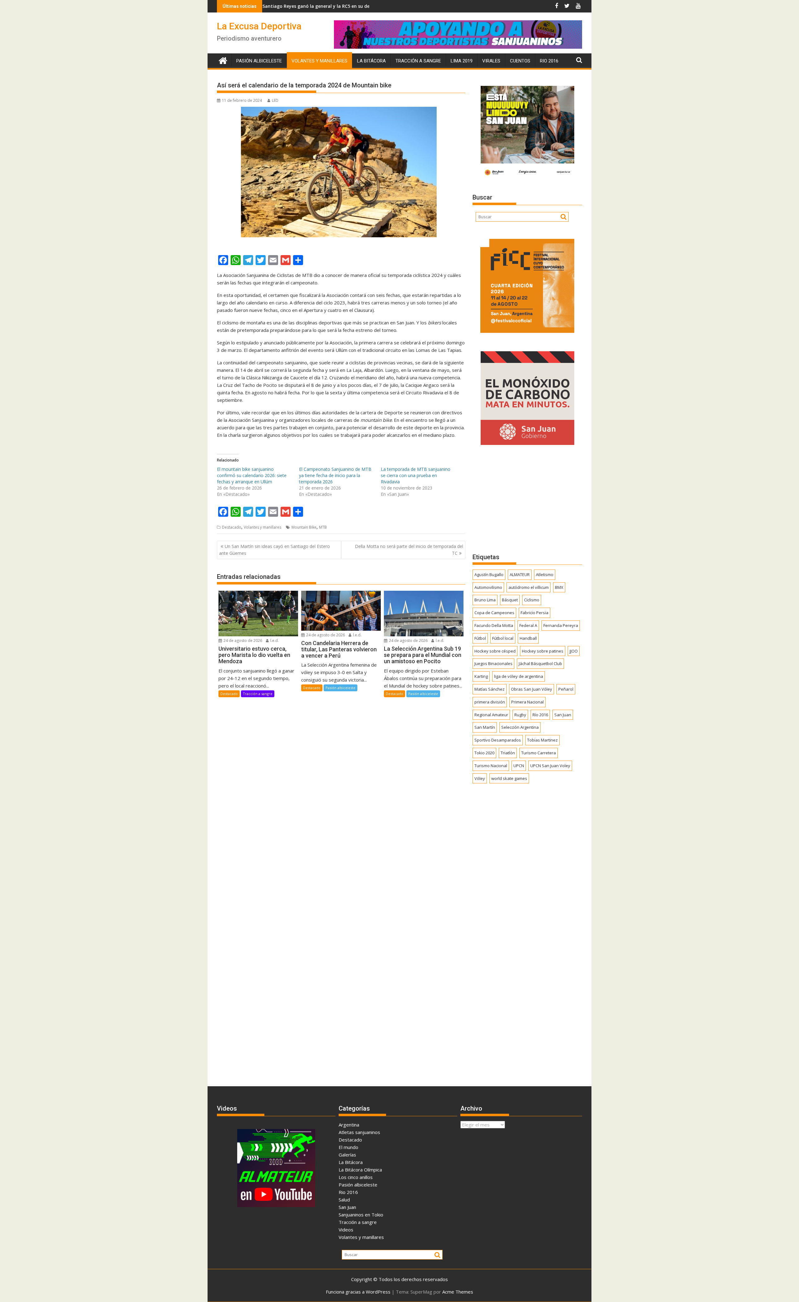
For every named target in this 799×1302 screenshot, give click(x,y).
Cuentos (520, 61)
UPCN (518, 765)
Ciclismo (531, 600)
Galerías (347, 1155)
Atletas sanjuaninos (359, 1132)
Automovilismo (488, 587)
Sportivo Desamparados (497, 740)
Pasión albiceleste (259, 61)
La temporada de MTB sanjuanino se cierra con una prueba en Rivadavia (415, 475)
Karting (481, 676)
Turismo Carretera (538, 753)
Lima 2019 (462, 61)
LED (275, 100)
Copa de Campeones (494, 612)
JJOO (574, 651)
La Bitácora (371, 61)
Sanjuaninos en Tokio (361, 1214)
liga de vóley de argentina (518, 676)
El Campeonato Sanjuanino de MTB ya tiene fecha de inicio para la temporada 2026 (335, 475)
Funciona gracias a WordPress (358, 1292)
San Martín (484, 727)
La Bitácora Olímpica (360, 1169)
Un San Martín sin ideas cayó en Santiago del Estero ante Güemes (274, 549)
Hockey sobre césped (495, 651)
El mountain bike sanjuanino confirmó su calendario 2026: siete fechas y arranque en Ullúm (252, 475)
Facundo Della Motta (493, 625)
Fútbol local (502, 638)
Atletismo (544, 574)
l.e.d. (274, 640)
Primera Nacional (527, 702)
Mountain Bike (304, 527)
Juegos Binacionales (493, 663)
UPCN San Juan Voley (550, 765)
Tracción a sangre (418, 61)
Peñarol (565, 689)
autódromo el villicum (528, 587)
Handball (528, 638)
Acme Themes (457, 1292)
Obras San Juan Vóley (531, 689)
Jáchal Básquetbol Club (540, 663)
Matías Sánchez (489, 689)
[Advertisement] (527, 498)
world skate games (509, 778)
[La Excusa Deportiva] (223, 60)
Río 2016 (540, 715)
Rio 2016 (549, 61)
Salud (344, 1199)
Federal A (528, 625)
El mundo (348, 1147)
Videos (346, 1229)
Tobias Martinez (542, 740)
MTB (323, 527)
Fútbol (480, 638)
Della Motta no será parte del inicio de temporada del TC (409, 549)
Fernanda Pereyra (560, 625)
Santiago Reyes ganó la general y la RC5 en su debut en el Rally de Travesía (273, 6)
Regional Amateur (491, 715)
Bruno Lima (485, 600)
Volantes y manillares (319, 61)
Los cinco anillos (356, 1177)
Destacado (231, 527)
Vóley (479, 778)
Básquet (510, 600)
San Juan (562, 715)
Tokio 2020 (484, 753)
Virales (491, 61)
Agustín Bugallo (488, 574)
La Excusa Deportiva (259, 26)
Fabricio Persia (534, 612)
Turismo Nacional (490, 765)
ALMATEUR (520, 574)
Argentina (349, 1125)
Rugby (520, 715)
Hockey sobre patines (542, 651)
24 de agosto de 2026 (242, 640)
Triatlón (508, 753)
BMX (559, 587)
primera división (489, 702)
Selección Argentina (520, 727)
